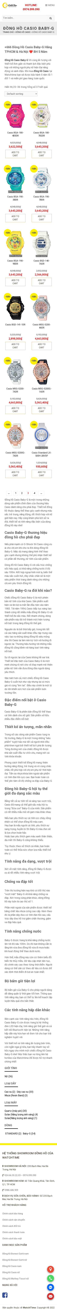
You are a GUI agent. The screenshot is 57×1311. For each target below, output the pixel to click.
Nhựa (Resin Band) (14, 1095)
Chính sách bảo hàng (12, 1213)
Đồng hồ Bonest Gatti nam (15, 1253)
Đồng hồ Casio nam (11, 1266)
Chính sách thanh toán (13, 1232)
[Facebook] (4, 1296)
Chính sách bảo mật (12, 1238)
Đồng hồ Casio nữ (11, 1272)
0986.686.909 (11, 1190)
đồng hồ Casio (41, 71)
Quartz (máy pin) (13, 1110)
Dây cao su (22, 1091)
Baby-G (27, 1133)
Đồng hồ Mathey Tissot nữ (15, 1278)
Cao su (8, 1091)
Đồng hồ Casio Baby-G (16, 60)
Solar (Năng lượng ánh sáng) (19, 1114)
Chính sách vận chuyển (13, 1220)
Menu (51, 5)
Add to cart (15, 154)
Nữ (6, 1076)
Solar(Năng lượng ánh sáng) (19, 1118)
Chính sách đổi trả (11, 1226)
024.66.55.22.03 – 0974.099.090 (20, 1175)
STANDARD (11, 1133)
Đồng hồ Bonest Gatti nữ (14, 1260)
